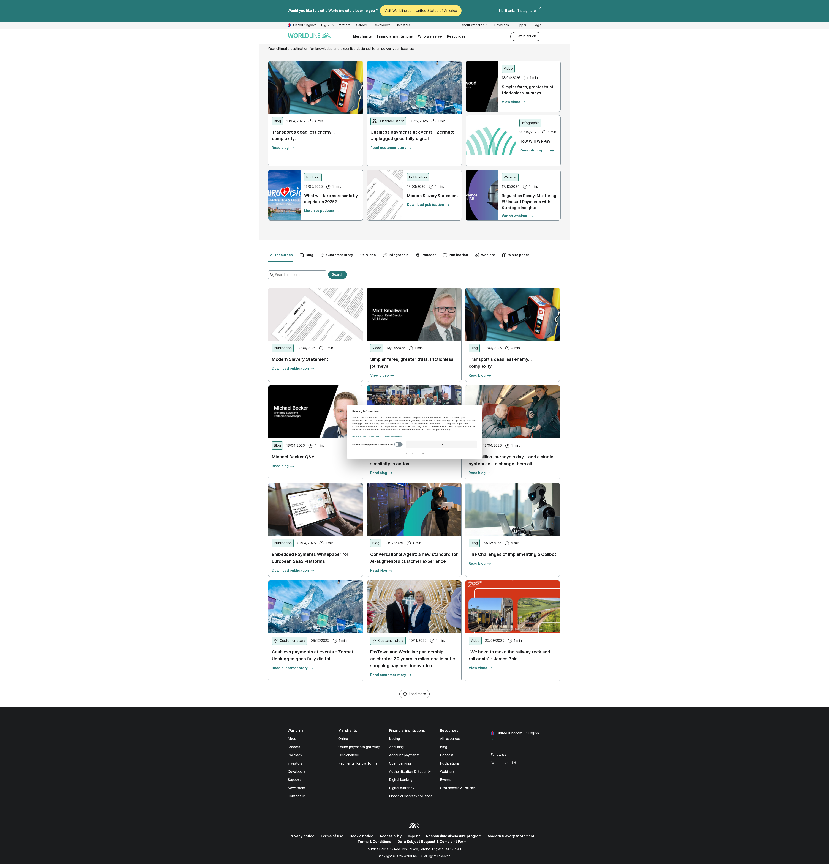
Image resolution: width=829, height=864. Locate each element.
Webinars (447, 771)
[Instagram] (514, 763)
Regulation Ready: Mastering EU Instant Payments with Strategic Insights (529, 201)
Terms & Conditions (374, 842)
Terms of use (332, 836)
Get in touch (526, 36)
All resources (450, 739)
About (293, 739)
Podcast (447, 755)
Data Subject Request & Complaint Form (431, 842)
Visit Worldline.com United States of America (420, 11)
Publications (450, 763)
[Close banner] (539, 11)
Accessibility (391, 836)
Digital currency (401, 788)
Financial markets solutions (410, 796)
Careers (362, 25)
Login (537, 25)
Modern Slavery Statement (432, 195)
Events (445, 780)
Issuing (394, 739)
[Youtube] (506, 763)
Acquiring (396, 747)
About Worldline (473, 25)
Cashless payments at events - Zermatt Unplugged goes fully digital (412, 135)
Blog (443, 747)
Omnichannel (348, 755)
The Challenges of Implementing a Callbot (512, 554)
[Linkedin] (492, 763)
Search (337, 275)
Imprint (414, 836)
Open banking (400, 763)
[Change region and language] (492, 739)
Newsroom (502, 25)
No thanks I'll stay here (517, 11)
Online (343, 739)
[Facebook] (499, 763)
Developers (382, 25)
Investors (403, 25)
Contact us (297, 796)
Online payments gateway (359, 747)
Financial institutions (395, 36)
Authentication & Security (410, 771)
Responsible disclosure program (453, 836)
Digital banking (400, 780)
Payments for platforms (357, 763)
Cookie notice (361, 836)
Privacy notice (302, 836)
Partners (344, 25)
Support (522, 25)
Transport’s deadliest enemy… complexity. (303, 135)
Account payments (404, 755)
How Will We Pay (534, 141)
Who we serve (430, 36)
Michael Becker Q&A (293, 456)
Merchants (362, 36)
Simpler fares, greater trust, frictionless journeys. (528, 90)
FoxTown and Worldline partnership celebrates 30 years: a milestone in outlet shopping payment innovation (413, 658)
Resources (456, 36)
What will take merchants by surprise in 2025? (331, 198)
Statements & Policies (458, 788)
